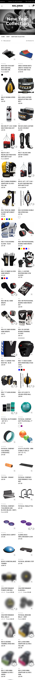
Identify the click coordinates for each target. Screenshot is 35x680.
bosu (2, 559)
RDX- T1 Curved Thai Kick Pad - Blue (8, 362)
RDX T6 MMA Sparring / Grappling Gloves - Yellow (9, 183)
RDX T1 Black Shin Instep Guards (24, 154)
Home (3, 36)
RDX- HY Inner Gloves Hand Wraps (8, 272)
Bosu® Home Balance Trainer (8, 562)
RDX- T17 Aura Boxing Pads (8, 393)
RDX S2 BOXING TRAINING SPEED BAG (8, 643)
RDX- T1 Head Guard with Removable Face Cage (25, 363)
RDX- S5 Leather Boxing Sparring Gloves (24, 331)
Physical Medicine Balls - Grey (24, 616)
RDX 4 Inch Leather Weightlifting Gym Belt (25, 99)
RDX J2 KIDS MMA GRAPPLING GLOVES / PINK (25, 672)
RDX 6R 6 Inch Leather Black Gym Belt (25, 127)
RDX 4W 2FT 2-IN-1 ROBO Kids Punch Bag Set (9, 127)
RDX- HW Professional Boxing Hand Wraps (26, 243)
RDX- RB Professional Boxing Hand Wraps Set (25, 303)
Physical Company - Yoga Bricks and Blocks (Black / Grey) (8, 508)
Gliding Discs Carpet (8, 535)
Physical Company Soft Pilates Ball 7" (25, 420)
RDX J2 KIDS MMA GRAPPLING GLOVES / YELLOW (25, 644)
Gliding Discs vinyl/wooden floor (25, 536)
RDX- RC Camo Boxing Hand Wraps (8, 330)
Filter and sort (6, 40)
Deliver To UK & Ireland (9, 1)
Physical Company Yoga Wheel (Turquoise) (7, 450)
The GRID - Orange (7, 477)
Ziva (2, 586)
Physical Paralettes (25, 506)
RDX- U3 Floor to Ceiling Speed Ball (24, 393)
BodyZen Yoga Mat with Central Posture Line (7, 68)
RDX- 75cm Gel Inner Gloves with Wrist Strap (8, 212)
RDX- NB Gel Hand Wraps (7, 302)
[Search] (29, 6)
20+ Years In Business (25, 1)
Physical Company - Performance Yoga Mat (25, 479)
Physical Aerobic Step (26, 561)
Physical (3, 63)
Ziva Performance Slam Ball (24, 589)
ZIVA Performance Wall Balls (7, 616)
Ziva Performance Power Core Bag (7, 589)
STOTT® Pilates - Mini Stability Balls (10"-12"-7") (25, 450)
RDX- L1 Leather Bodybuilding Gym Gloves (24, 273)
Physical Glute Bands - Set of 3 (9, 420)
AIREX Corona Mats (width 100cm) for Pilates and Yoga (25, 68)
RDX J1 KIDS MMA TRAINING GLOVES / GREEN (7, 672)
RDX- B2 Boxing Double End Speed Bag (26, 211)
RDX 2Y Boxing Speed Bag (8, 98)
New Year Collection (17, 36)
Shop (8, 36)
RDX (2, 95)
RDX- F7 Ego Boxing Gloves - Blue (7, 243)
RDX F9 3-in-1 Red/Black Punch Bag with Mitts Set (8, 155)
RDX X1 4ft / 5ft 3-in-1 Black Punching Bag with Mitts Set (25, 183)
